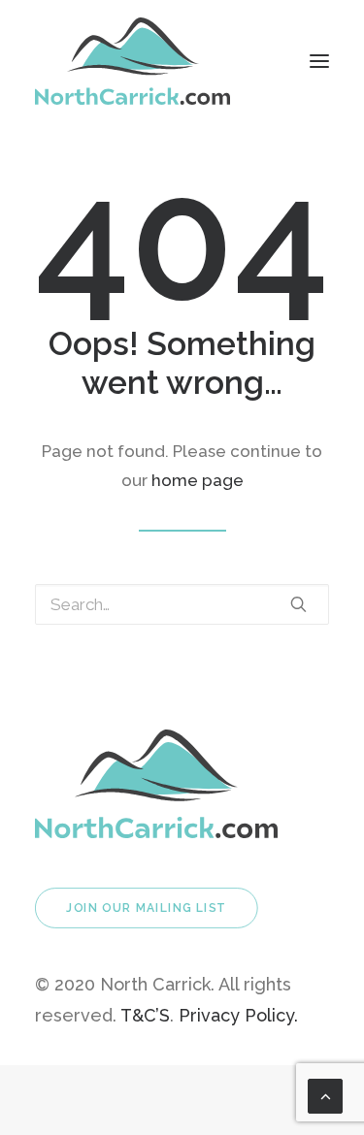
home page (197, 480)
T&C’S (145, 1015)
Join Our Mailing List (146, 908)
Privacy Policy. (238, 1015)
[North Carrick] (132, 61)
